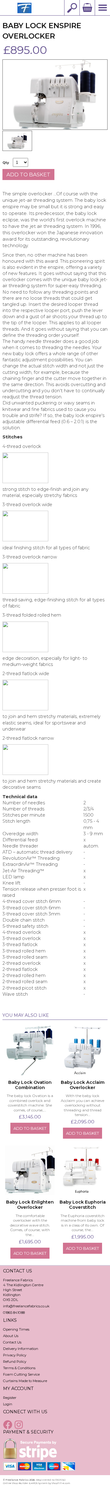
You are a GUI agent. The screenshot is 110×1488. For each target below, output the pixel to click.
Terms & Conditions (19, 1368)
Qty (5, 163)
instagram (19, 1424)
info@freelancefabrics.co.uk (26, 1306)
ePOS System (39, 1483)
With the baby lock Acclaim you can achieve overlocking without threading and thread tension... (82, 1105)
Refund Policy (14, 1361)
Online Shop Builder (15, 1483)
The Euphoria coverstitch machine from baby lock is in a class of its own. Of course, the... (83, 1222)
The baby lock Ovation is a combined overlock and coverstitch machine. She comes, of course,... (30, 1102)
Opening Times (16, 1329)
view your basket (87, 7)
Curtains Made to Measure (25, 1381)
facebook (8, 1424)
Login (7, 1404)
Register (9, 1398)
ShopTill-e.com (61, 1483)
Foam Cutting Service (21, 1374)
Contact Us (12, 1342)
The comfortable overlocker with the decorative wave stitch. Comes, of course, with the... (30, 1225)
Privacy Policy (14, 1355)
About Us (10, 1336)
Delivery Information (20, 1349)
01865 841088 (14, 1312)
